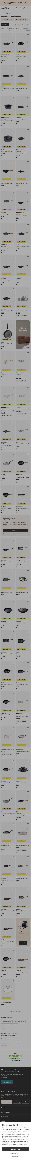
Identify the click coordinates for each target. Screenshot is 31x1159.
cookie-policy (23, 1144)
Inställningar (15, 1156)
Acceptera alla (15, 1149)
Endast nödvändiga (15, 1153)
